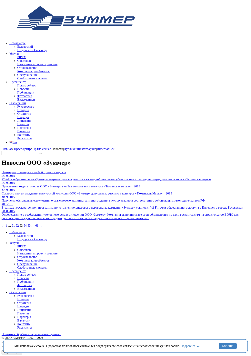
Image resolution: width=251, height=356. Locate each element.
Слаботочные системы (32, 78)
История (23, 110)
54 (25, 225)
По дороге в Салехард (32, 50)
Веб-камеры (17, 43)
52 (17, 225)
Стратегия (24, 113)
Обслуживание (27, 74)
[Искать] (40, 153)
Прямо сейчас (26, 85)
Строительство (27, 67)
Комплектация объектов (33, 71)
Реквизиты (24, 138)
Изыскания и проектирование (37, 64)
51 (13, 225)
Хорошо (228, 346)
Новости (23, 89)
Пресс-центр (17, 82)
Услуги (14, 53)
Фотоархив (24, 96)
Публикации (25, 92)
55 (29, 225)
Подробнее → (190, 346)
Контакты (23, 134)
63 (36, 225)
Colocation (24, 60)
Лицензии (24, 120)
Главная (7, 149)
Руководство (25, 106)
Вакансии (23, 131)
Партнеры (24, 127)
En (15, 142)
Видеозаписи (26, 99)
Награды (23, 117)
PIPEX (21, 57)
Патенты (23, 124)
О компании (17, 103)
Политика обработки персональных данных (31, 334)
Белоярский (25, 46)
